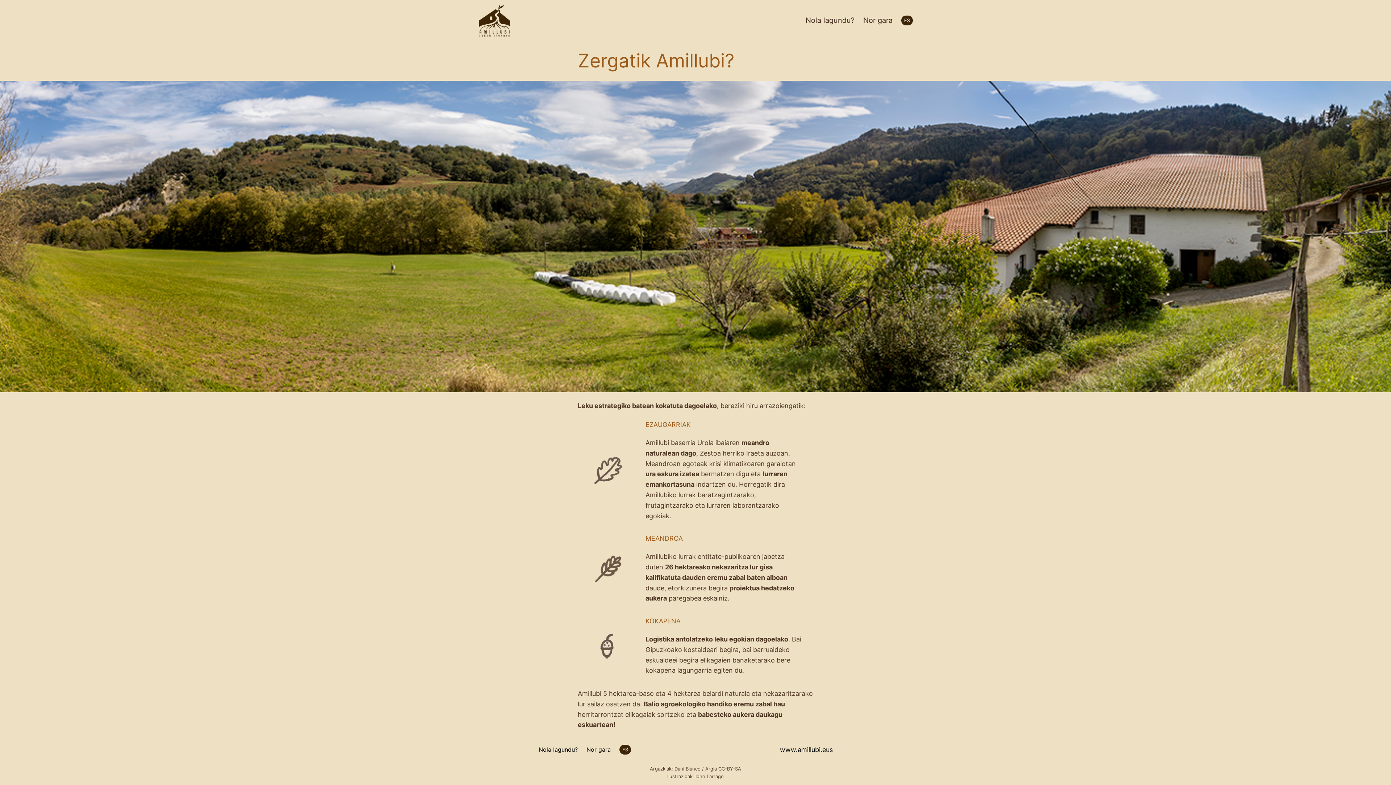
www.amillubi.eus (806, 749)
